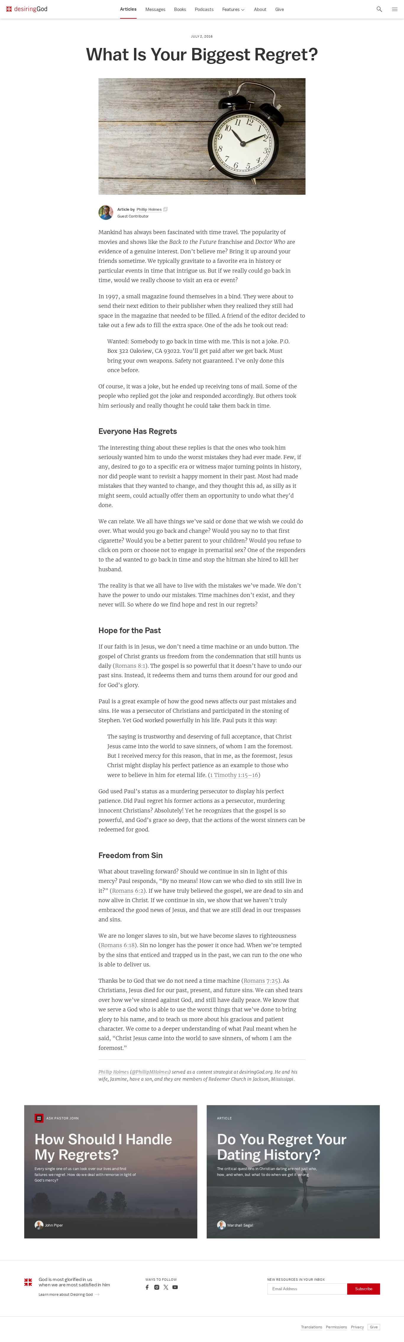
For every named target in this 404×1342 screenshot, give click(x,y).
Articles (128, 9)
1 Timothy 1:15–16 (234, 774)
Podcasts (204, 9)
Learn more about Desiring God (66, 1294)
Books (180, 9)
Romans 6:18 (118, 945)
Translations (311, 1327)
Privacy (357, 1327)
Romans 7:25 (261, 980)
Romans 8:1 (130, 665)
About (260, 9)
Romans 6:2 (127, 890)
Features (231, 9)
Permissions (336, 1327)
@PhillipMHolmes (150, 1072)
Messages (156, 9)
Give (279, 9)
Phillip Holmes (113, 1072)
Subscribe (363, 1289)
